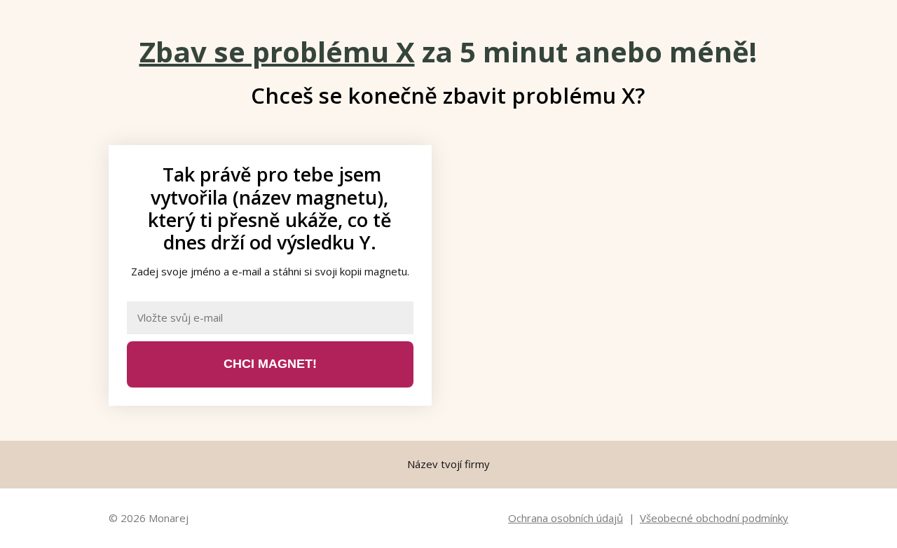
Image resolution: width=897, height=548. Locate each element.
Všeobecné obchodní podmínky (714, 518)
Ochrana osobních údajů (565, 518)
